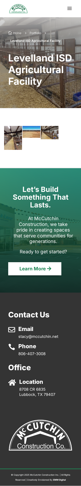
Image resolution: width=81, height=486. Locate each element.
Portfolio (35, 33)
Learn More (32, 268)
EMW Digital (59, 479)
